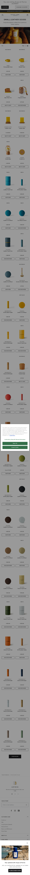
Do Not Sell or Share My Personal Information (15, 439)
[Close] (27, 843)
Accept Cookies (15, 447)
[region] (15, 437)
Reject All (15, 443)
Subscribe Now (15, 870)
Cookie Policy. (12, 435)
